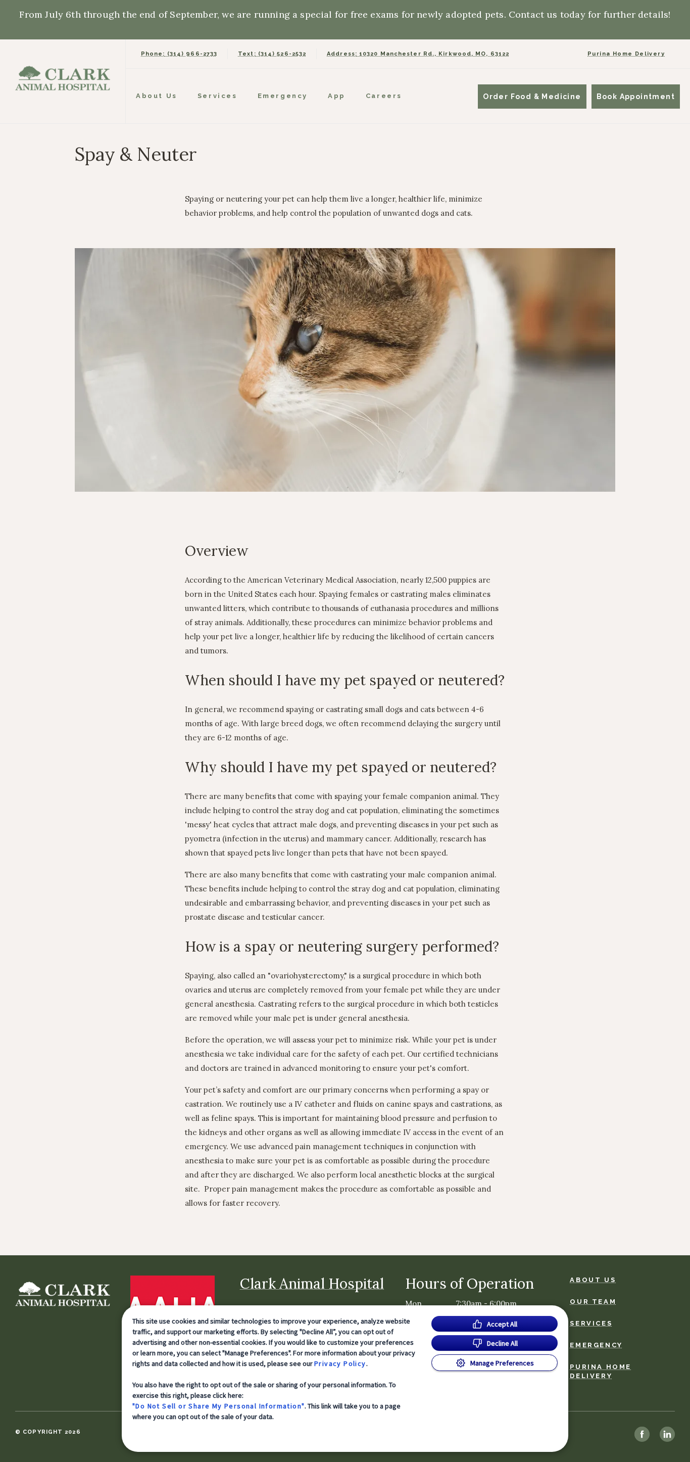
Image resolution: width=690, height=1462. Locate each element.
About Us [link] (593, 1280)
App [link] (337, 96)
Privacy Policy (340, 1363)
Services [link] (217, 96)
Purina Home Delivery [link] (626, 54)
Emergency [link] (283, 96)
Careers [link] (384, 96)
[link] (65, 79)
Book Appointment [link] (636, 96)
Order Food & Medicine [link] (532, 96)
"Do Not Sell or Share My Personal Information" (218, 1405)
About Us (156, 96)
